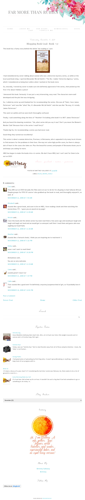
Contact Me (46, 30)
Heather (11, 234)
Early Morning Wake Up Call (22, 377)
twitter (58, 161)
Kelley (10, 246)
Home (10, 29)
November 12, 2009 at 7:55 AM (20, 198)
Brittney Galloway (43, 469)
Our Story (42, 29)
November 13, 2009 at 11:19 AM (20, 264)
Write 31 (5, 369)
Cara (9, 187)
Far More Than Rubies (33, 12)
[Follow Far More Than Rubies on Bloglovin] (12, 487)
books (45, 174)
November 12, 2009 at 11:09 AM (20, 212)
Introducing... (17, 333)
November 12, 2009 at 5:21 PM (20, 241)
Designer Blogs (47, 498)
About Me (24, 29)
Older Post (77, 300)
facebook (48, 161)
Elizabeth (11, 203)
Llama (10, 269)
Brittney (43, 472)
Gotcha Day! (17, 345)
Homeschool (61, 29)
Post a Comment (9, 296)
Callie (10, 281)
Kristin (10, 217)
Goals (50, 174)
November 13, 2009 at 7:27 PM (20, 276)
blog (40, 174)
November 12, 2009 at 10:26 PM (20, 252)
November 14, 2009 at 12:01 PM (20, 290)
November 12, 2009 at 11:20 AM (20, 229)
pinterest (69, 161)
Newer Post (8, 300)
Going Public (17, 357)
